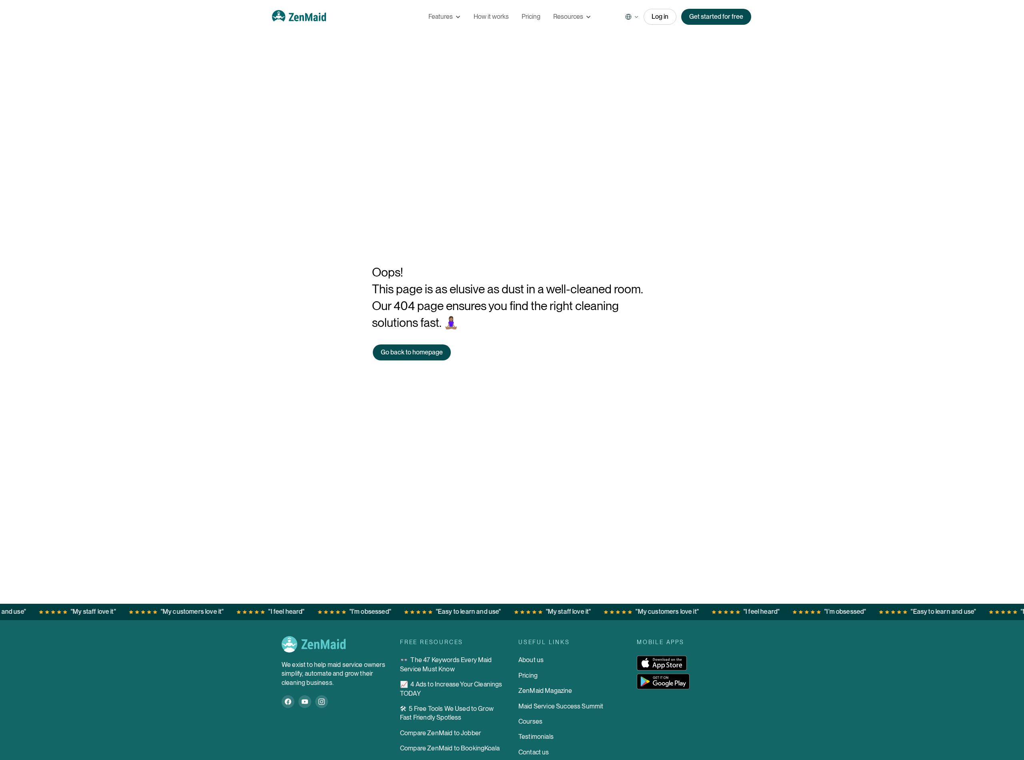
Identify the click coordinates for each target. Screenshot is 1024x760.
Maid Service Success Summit (560, 706)
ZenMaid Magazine (545, 690)
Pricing (528, 675)
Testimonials (536, 736)
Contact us (533, 752)
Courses (530, 721)
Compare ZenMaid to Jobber (440, 733)
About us (531, 660)
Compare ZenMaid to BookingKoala (450, 748)
